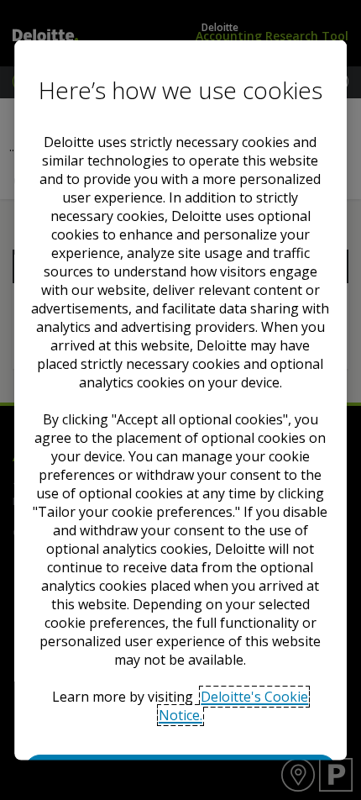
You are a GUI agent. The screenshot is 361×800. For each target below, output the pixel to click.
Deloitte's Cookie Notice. (234, 705)
